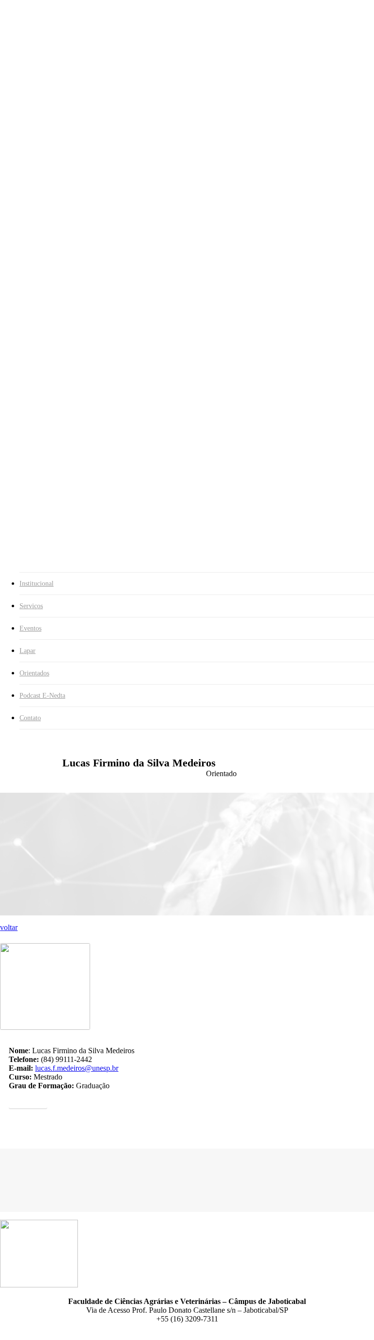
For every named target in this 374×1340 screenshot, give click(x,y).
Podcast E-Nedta (42, 695)
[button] (28, 1100)
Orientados (34, 673)
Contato (30, 718)
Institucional (36, 583)
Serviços (31, 606)
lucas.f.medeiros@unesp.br (76, 1068)
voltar (9, 927)
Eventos (30, 628)
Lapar (27, 650)
